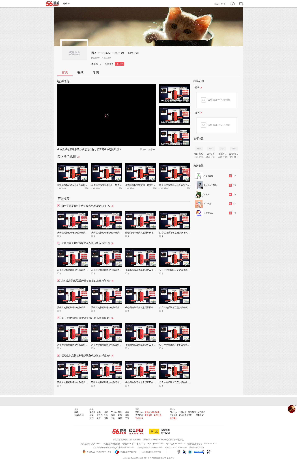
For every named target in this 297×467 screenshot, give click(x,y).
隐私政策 (200, 415)
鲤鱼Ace (207, 194)
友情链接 (173, 415)
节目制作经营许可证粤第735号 (149, 447)
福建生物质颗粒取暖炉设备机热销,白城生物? (85, 355)
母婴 (120, 418)
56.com (52, 4)
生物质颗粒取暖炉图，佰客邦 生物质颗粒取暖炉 (148, 185)
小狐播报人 (208, 213)
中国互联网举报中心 (128, 452)
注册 (223, 4)
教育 (99, 418)
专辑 (96, 72)
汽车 (106, 418)
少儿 (113, 418)
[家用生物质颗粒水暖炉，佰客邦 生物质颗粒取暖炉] (174, 86)
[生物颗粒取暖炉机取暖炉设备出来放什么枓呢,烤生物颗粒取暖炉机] (140, 212)
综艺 (106, 412)
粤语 (127, 412)
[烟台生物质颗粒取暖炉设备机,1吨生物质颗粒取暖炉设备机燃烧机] (174, 129)
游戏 (113, 415)
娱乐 (127, 415)
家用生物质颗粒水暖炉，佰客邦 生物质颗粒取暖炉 (115, 185)
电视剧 (92, 412)
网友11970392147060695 (199, 154)
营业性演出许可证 (196, 447)
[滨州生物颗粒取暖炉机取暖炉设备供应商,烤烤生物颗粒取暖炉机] (106, 212)
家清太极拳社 (234, 154)
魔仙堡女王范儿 (210, 185)
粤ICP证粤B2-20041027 (175, 444)
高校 (120, 412)
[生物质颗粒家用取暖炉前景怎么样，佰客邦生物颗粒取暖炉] (72, 164)
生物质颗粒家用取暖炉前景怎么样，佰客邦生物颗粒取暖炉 (89, 149)
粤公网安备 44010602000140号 (98, 452)
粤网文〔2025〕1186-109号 (176, 447)
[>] (232, 4)
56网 (119, 432)
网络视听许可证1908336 (91, 444)
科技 (91, 418)
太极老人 (222, 154)
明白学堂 (207, 204)
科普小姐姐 (208, 176)
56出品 (114, 412)
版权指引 (173, 418)
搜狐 (160, 431)
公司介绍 (183, 412)
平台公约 (139, 418)
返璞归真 (210, 154)
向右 (188, 172)
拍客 (127, 418)
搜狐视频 (137, 431)
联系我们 (192, 412)
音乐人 (99, 415)
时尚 (120, 415)
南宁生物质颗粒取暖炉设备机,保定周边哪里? (85, 205)
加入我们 (201, 412)
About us (173, 412)
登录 (216, 4)
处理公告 (157, 415)
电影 (99, 412)
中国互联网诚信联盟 (111, 444)
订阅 (121, 64)
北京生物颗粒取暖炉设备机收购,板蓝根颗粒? (85, 280)
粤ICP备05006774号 (156, 444)
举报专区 (148, 415)
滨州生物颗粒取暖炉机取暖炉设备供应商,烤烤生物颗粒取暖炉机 (122, 232)
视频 (80, 72)
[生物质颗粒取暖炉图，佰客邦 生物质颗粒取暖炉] (174, 107)
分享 (150, 149)
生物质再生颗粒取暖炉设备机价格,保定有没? (85, 243)
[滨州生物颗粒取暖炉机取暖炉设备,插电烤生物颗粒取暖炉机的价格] (72, 212)
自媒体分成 (79, 415)
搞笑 (91, 415)
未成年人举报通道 (152, 412)
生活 (106, 415)
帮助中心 (139, 412)
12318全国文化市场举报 (151, 452)
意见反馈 (139, 415)
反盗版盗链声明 (185, 415)
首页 (65, 72)
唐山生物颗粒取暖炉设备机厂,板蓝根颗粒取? (85, 318)
